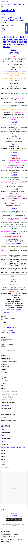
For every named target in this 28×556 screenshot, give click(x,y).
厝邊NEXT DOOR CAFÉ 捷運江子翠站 (14, 305)
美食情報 (12, 25)
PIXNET (6, 524)
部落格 (5, 30)
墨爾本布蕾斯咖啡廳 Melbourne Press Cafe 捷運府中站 (14, 293)
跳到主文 (3, 14)
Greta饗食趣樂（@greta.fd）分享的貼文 (9, 505)
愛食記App (15, 515)
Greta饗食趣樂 (8, 10)
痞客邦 (8, 327)
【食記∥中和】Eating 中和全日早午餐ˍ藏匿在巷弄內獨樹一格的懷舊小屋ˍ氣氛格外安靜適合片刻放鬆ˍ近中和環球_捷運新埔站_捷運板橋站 (15, 42)
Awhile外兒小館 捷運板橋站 (14, 295)
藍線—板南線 (12, 332)
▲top (2, 334)
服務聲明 (14, 525)
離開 (8, 541)
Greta (2, 319)
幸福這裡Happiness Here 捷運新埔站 (14, 303)
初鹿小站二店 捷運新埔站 (14, 301)
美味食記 (11, 330)
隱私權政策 (24, 524)
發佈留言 (3, 345)
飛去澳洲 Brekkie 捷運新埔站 (14, 299)
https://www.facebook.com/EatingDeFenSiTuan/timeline (14, 71)
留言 (11, 327)
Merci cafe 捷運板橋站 (14, 297)
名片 (4, 31)
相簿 (4, 28)
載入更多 (3, 337)
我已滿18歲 (3, 541)
